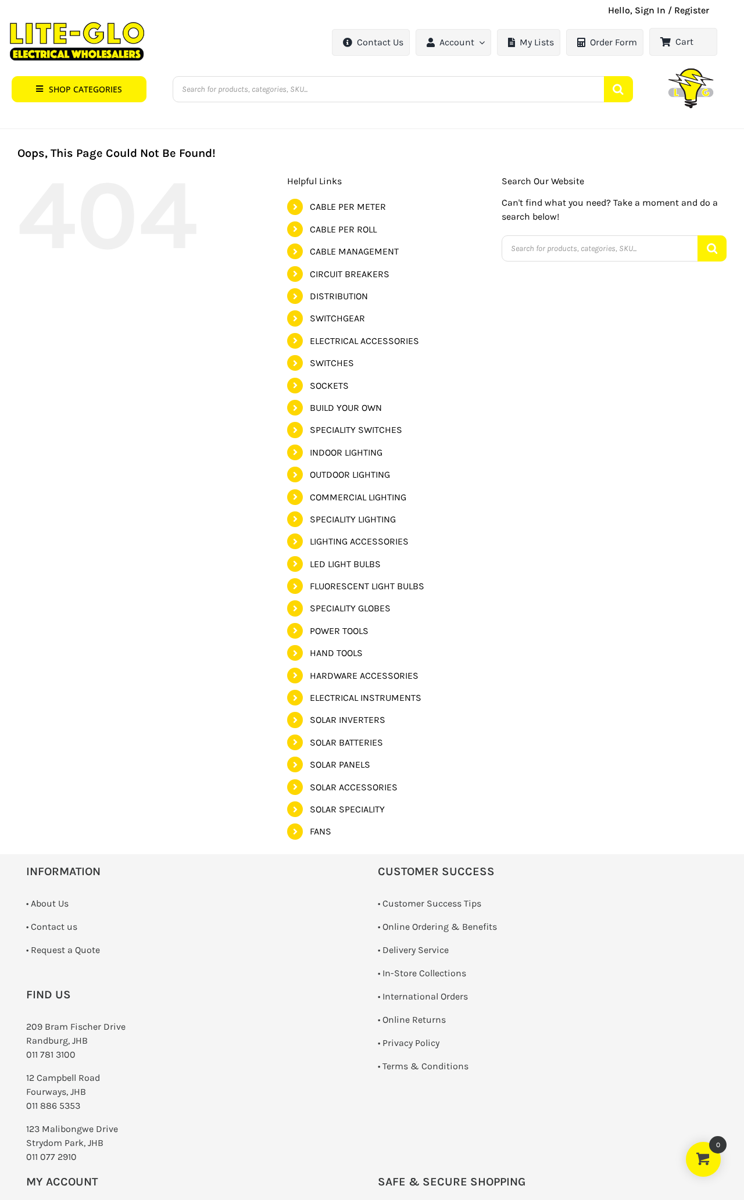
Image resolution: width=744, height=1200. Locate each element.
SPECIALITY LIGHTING (353, 519)
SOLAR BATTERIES (346, 742)
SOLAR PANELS (340, 764)
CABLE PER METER (348, 206)
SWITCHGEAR (337, 318)
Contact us (54, 926)
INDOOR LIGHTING (346, 452)
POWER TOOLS (339, 630)
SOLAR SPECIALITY (347, 809)
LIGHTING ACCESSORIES (359, 541)
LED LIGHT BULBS (345, 563)
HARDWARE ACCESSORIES (364, 675)
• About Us (47, 903)
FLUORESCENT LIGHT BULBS (367, 586)
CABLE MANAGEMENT (354, 251)
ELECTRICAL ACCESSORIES (364, 340)
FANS (320, 831)
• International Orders (423, 996)
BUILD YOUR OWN (346, 407)
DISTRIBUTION (339, 296)
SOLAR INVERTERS (347, 719)
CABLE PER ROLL (343, 229)
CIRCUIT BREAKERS (349, 274)
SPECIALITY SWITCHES (356, 429)
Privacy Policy (410, 1042)
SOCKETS (329, 385)
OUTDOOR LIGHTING (350, 474)
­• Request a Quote (63, 949)
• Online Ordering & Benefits (437, 926)
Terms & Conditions (425, 1066)
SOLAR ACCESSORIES (354, 787)
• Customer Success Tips (429, 903)
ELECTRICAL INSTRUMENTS (365, 697)
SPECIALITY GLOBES (350, 608)
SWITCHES (332, 362)
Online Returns (414, 1019)
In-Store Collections (424, 973)
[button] (79, 89)
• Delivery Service (413, 949)
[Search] (618, 89)
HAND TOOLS (336, 652)
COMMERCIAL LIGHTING (358, 497)
